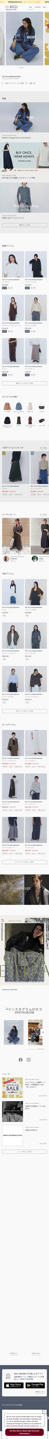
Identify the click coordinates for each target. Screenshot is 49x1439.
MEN (44, 7)
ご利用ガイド (13, 1353)
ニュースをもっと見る (24, 1152)
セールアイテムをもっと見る (24, 862)
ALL (30, 7)
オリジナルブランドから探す (12, 1405)
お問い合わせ (36, 1353)
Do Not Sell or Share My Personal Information (24, 1432)
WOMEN (38, 7)
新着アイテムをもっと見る (24, 383)
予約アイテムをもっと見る (24, 711)
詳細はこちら (40, 1392)
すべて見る (43, 448)
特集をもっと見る (24, 225)
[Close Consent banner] (45, 1412)
